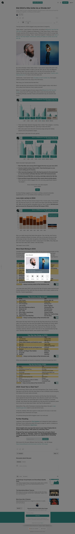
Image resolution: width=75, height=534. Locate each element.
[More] (47, 276)
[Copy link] (28, 276)
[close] (49, 255)
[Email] (37, 276)
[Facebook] (32, 276)
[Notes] (42, 276)
